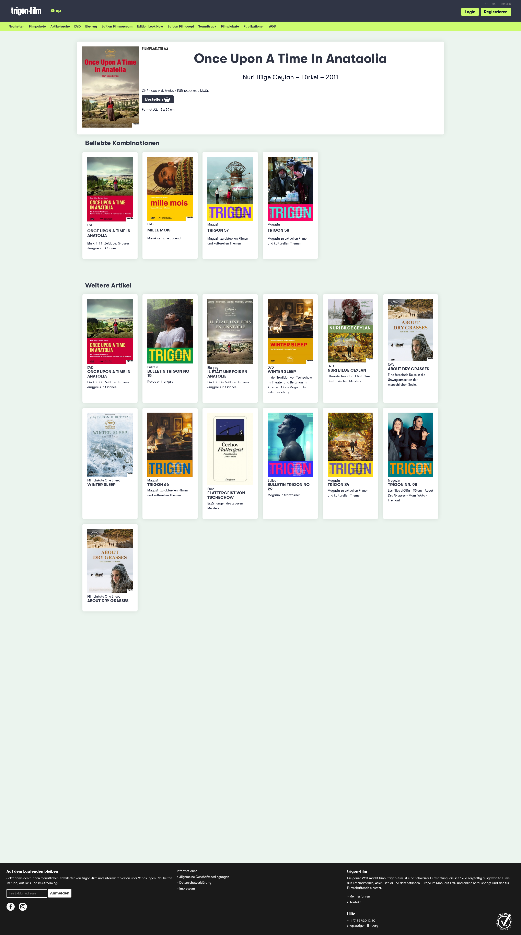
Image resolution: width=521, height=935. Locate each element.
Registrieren (496, 12)
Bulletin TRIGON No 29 (289, 486)
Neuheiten (16, 26)
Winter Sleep (282, 371)
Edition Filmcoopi (181, 26)
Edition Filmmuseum (117, 26)
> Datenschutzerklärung (194, 882)
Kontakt (505, 4)
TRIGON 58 (278, 230)
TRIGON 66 (158, 484)
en (494, 4)
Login (470, 12)
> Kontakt (354, 902)
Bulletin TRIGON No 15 (168, 373)
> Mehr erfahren (358, 896)
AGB (272, 26)
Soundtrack (207, 26)
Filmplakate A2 (155, 49)
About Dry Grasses (408, 369)
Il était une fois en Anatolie (227, 374)
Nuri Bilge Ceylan (347, 370)
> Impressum (186, 888)
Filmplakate (230, 26)
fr (486, 4)
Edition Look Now (150, 26)
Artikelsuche (60, 26)
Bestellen (154, 99)
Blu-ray (91, 26)
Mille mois (159, 230)
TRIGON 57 (218, 230)
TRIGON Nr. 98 (402, 484)
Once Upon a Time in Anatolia (108, 233)
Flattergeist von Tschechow (226, 495)
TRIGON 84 (338, 484)
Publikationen (254, 26)
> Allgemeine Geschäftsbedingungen (203, 877)
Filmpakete (37, 26)
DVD (77, 26)
